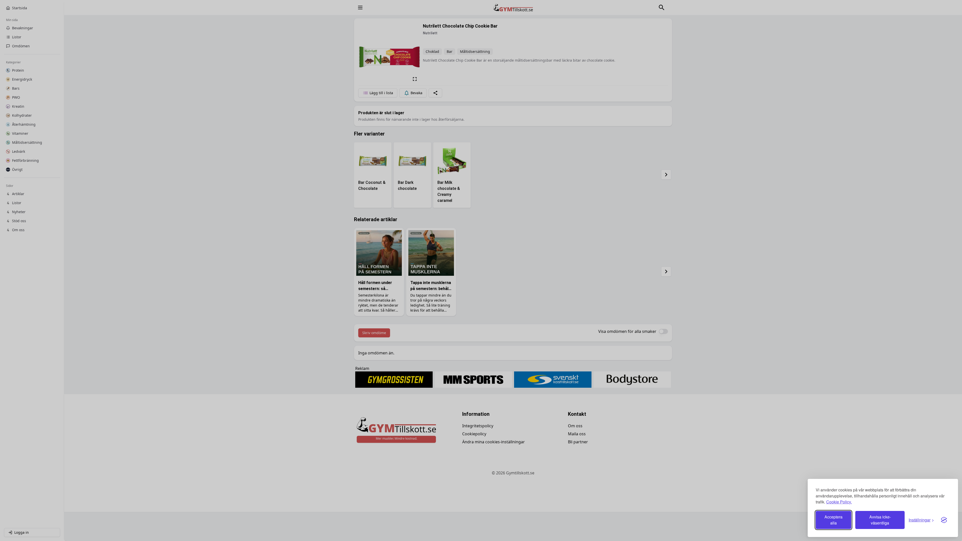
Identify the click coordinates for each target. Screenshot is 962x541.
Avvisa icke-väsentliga (880, 520)
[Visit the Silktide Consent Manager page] (944, 520)
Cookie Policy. (839, 502)
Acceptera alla (833, 520)
